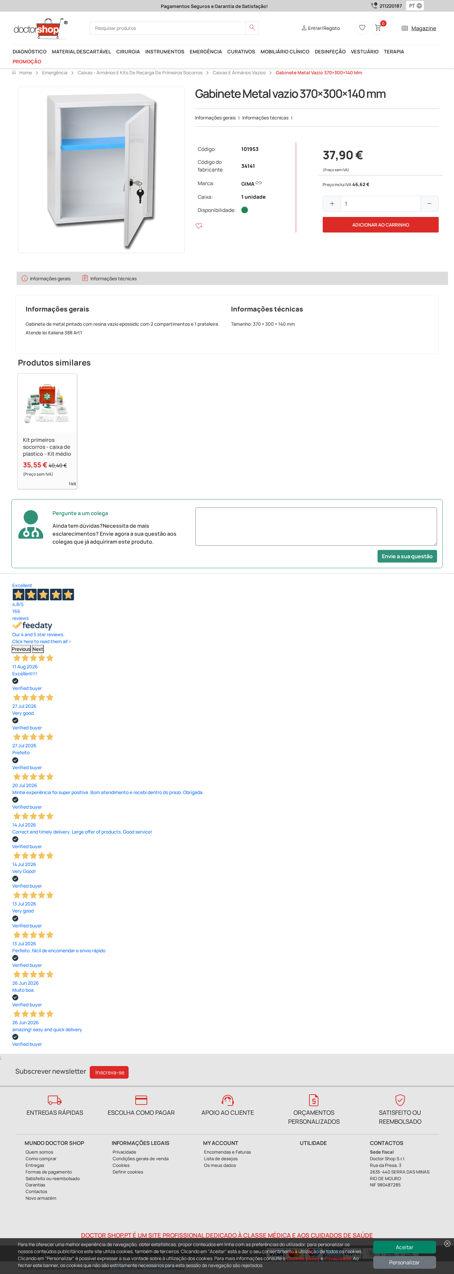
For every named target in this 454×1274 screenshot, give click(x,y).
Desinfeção (330, 51)
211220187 (391, 6)
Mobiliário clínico (285, 51)
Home (21, 72)
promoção (27, 61)
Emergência (206, 51)
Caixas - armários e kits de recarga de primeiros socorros (140, 72)
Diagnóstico (30, 51)
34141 (248, 166)
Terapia (394, 51)
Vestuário (365, 51)
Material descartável (81, 51)
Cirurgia (128, 51)
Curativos (241, 51)
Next (38, 649)
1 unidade (253, 196)
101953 (250, 149)
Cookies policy (303, 1258)
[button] (420, 6)
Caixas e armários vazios (239, 72)
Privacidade (337, 1258)
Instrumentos (164, 51)
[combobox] (410, 6)
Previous (21, 649)
